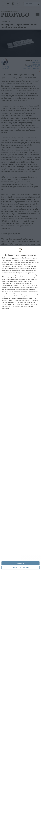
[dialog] (20, 533)
